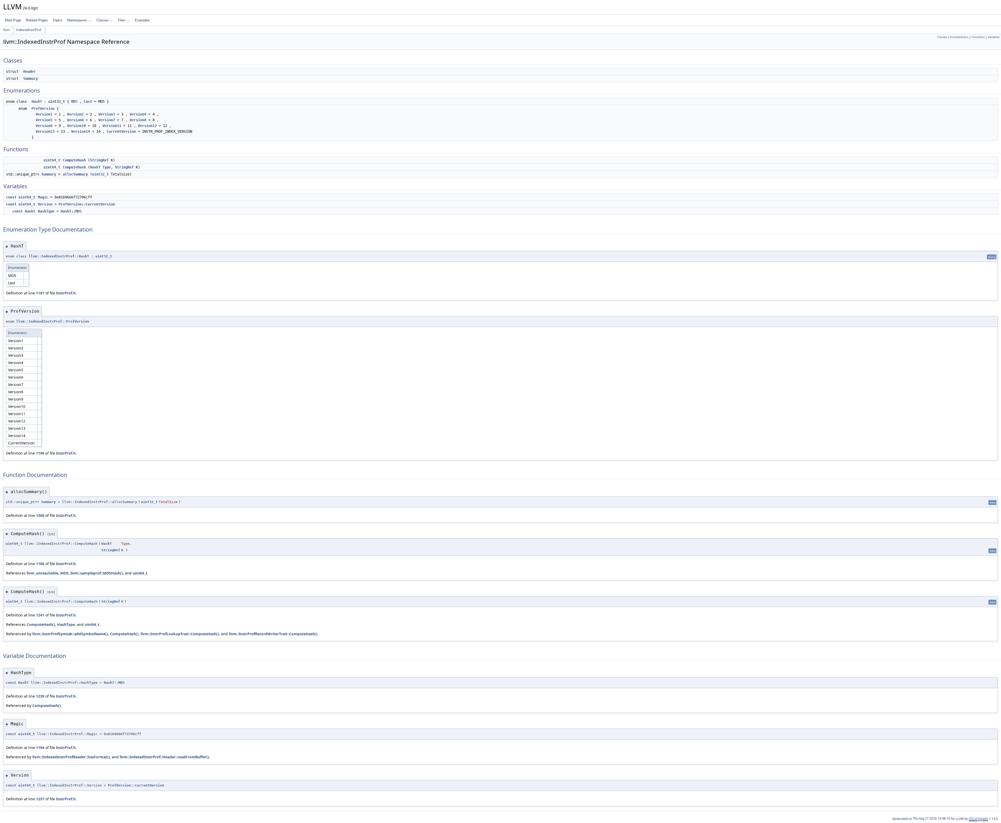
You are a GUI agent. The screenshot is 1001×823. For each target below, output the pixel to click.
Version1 (44, 114)
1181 (40, 293)
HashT (37, 101)
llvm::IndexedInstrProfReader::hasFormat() (71, 756)
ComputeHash (74, 160)
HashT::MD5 (71, 211)
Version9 (44, 126)
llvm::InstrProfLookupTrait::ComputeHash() (180, 633)
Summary (30, 78)
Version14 (80, 131)
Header (29, 71)
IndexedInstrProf (28, 30)
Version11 (111, 126)
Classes (102, 20)
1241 (40, 615)
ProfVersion (43, 108)
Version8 (138, 120)
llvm (6, 30)
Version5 (44, 120)
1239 (40, 696)
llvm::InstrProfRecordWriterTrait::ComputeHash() (273, 633)
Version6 (75, 120)
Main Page (13, 20)
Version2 (75, 114)
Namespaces (77, 20)
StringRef (99, 160)
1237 (40, 798)
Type (106, 167)
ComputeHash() (41, 624)
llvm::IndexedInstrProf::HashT (59, 256)
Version (45, 204)
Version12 (147, 126)
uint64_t (52, 160)
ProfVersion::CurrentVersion (87, 204)
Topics (58, 20)
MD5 (74, 101)
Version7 (106, 120)
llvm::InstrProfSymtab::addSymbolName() (70, 633)
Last (88, 101)
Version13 (45, 131)
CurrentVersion (121, 131)
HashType (46, 211)
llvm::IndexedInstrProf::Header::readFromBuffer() (164, 756)
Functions (978, 37)
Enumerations (959, 37)
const (11, 197)
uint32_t (100, 174)
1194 (40, 747)
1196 (40, 453)
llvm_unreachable (42, 573)
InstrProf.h (66, 293)
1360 (40, 515)
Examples (142, 20)
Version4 (138, 114)
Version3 (106, 114)
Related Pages (37, 20)
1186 (40, 563)
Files (121, 20)
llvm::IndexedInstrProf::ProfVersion (52, 321)
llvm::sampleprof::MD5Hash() (96, 573)
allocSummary (75, 174)
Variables (994, 37)
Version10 (76, 126)
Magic (43, 197)
